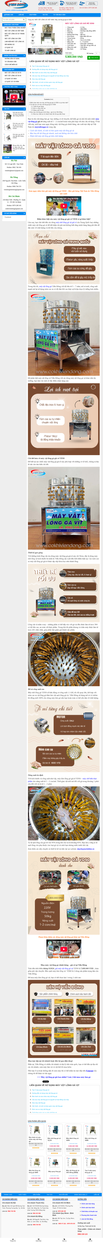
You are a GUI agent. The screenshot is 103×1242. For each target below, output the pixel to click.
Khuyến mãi (63, 1194)
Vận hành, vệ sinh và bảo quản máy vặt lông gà (47, 82)
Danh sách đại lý (80, 1194)
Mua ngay (95, 58)
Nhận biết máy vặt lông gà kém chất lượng (46, 136)
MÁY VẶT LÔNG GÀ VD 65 (13, 75)
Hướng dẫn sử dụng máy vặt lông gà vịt (44, 69)
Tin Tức (45, 15)
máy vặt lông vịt (44, 378)
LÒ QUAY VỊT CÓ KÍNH (12, 81)
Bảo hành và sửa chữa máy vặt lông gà (44, 72)
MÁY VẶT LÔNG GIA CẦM (13, 38)
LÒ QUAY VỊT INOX (11, 78)
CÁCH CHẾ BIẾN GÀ (11, 64)
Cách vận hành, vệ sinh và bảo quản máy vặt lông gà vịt (52, 131)
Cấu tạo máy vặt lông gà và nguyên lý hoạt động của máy (50, 76)
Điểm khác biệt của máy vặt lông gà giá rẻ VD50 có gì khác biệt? (48, 102)
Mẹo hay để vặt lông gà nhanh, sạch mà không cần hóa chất (53, 133)
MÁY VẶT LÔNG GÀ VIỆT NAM (44, 19)
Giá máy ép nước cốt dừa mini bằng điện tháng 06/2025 (18, 114)
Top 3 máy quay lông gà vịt (40, 66)
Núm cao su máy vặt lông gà (41, 85)
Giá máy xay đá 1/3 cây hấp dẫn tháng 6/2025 (18, 136)
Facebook (8, 217)
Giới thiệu (22, 1194)
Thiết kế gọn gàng (37, 106)
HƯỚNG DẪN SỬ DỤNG (12, 58)
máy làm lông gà (64, 779)
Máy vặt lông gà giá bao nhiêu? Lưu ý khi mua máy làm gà (66, 1077)
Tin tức (7, 109)
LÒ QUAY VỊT (9, 47)
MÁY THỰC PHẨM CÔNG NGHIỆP (15, 28)
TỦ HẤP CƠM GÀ (10, 50)
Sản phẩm (32, 15)
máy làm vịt (48, 1067)
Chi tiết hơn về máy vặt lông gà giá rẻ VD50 (42, 104)
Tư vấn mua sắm (59, 15)
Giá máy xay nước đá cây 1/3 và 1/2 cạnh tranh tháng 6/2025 (18, 126)
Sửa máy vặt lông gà (38, 79)
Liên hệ (96, 1194)
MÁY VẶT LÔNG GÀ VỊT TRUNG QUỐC (15, 34)
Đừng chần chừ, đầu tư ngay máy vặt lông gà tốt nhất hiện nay (19, 148)
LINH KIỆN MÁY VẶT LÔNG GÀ (14, 41)
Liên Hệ (21, 15)
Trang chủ (9, 15)
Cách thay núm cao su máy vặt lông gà (44, 88)
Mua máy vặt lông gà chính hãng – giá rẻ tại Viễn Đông (45, 112)
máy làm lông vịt (59, 971)
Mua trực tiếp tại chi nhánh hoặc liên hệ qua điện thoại (48, 114)
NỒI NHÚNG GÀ (9, 44)
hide (51, 99)
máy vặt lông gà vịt (78, 378)
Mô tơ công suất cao (38, 108)
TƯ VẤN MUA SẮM (10, 61)
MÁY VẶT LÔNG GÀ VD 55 (13, 72)
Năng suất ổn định (37, 110)
